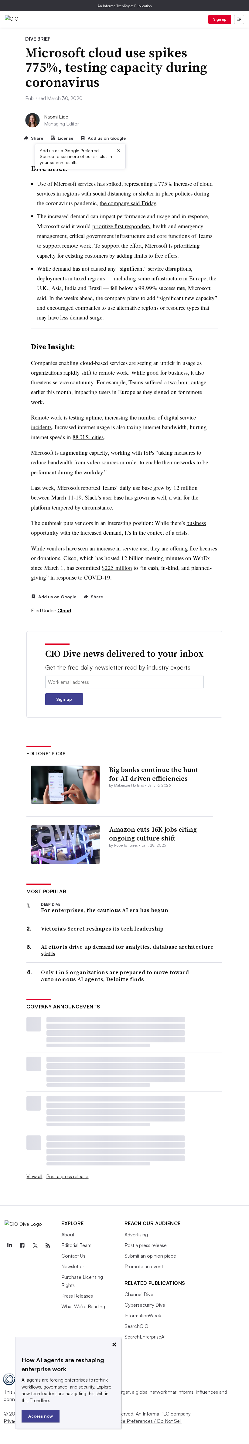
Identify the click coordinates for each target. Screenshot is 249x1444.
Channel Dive (138, 1294)
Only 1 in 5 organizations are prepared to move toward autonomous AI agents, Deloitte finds (115, 976)
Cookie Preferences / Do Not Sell (146, 1421)
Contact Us (73, 1256)
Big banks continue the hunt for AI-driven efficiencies (153, 774)
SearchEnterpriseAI (144, 1337)
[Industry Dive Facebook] (22, 1245)
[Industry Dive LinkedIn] (9, 1245)
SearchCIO (136, 1326)
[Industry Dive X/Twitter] (35, 1245)
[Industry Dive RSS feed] (47, 1245)
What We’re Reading (83, 1306)
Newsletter (72, 1266)
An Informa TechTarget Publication (124, 6)
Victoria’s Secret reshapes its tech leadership (102, 928)
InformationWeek (142, 1315)
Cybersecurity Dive (144, 1305)
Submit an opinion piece (150, 1256)
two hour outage (187, 382)
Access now (40, 1416)
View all (34, 1176)
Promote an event (143, 1266)
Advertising (136, 1235)
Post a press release (67, 1176)
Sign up (220, 19)
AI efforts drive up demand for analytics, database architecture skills (127, 950)
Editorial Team (76, 1245)
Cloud (64, 610)
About (67, 1235)
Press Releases (77, 1296)
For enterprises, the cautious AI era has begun (104, 910)
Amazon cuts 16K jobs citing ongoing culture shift (153, 834)
